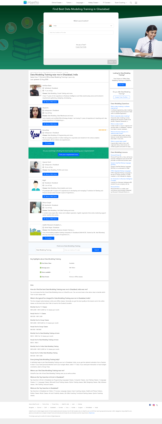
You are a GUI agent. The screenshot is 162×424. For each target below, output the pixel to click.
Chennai (39, 407)
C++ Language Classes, (42, 382)
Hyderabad (53, 407)
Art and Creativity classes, (56, 393)
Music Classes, (44, 393)
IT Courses (106, 3)
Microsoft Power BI (116, 155)
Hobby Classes (93, 3)
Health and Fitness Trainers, (94, 391)
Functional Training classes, (84, 393)
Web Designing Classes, (91, 382)
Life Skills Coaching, (70, 393)
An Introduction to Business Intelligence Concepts (121, 179)
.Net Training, (39, 384)
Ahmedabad (89, 407)
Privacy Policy (55, 404)
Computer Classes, (80, 380)
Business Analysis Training (65, 230)
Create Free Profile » (121, 97)
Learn (73, 404)
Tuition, (51, 391)
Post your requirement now (68, 155)
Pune (67, 407)
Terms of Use (45, 404)
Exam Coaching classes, (79, 391)
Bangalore (31, 407)
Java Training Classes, (92, 380)
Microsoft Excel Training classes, (59, 382)
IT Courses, (57, 391)
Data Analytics (61, 188)
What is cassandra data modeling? (120, 116)
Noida (96, 407)
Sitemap (80, 404)
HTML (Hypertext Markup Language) (120, 171)
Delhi (45, 407)
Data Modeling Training (36, 72)
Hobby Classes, (35, 393)
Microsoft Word (115, 187)
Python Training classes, (76, 382)
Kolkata (73, 407)
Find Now (121, 85)
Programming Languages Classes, (64, 380)
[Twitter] (157, 405)
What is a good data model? (118, 141)
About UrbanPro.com (34, 404)
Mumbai (61, 407)
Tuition (68, 3)
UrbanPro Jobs (65, 404)
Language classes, (66, 391)
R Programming (62, 135)
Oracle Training (62, 93)
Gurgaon (80, 407)
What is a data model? (117, 124)
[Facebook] (150, 405)
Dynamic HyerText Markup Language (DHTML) (121, 164)
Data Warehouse (62, 116)
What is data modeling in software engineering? (120, 107)
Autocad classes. (48, 384)
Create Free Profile (81, 47)
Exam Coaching (120, 3)
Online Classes (56, 3)
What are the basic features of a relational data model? (119, 132)
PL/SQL (59, 170)
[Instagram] (154, 405)
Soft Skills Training (62, 210)
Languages (79, 3)
